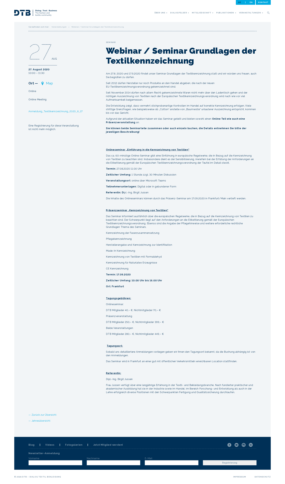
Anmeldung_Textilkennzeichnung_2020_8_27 (55, 111)
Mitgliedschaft (202, 13)
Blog (31, 444)
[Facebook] (229, 444)
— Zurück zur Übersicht (42, 414)
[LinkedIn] (250, 444)
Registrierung (229, 463)
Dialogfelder (178, 13)
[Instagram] (243, 444)
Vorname (33, 458)
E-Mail (148, 458)
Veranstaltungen (250, 13)
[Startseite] (35, 13)
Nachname (93, 458)
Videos (49, 444)
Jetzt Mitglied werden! (108, 444)
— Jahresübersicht (39, 420)
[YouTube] (236, 444)
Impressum (239, 477)
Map (49, 83)
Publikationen (225, 13)
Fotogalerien (74, 444)
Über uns (160, 13)
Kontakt (263, 2)
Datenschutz (263, 477)
